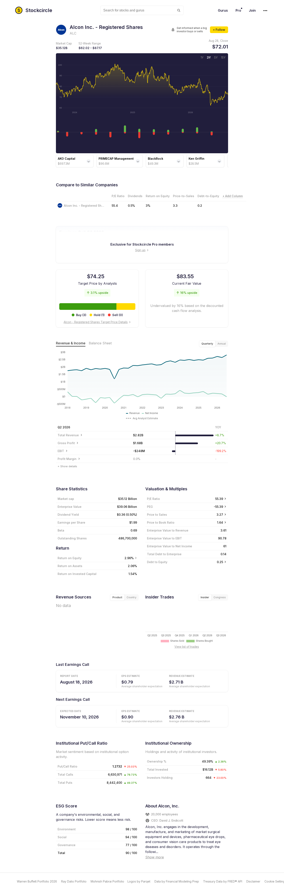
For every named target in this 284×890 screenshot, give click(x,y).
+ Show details (67, 466)
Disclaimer (253, 881)
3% (148, 205)
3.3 (175, 205)
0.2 (200, 205)
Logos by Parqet (138, 881)
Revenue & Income (70, 343)
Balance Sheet (100, 343)
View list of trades (186, 646)
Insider (205, 597)
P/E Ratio (153, 499)
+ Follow (219, 29)
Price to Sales (157, 514)
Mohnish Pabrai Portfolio (107, 881)
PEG (150, 506)
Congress (220, 597)
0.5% (131, 205)
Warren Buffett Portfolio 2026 (37, 881)
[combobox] (142, 10)
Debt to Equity (157, 562)
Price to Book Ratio (160, 522)
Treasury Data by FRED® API (222, 881)
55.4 (115, 205)
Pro (238, 10)
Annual (221, 343)
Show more (154, 857)
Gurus (223, 10)
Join (252, 10)
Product (117, 597)
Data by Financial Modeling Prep (176, 881)
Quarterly (207, 343)
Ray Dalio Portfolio (73, 881)
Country (131, 597)
